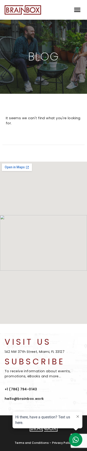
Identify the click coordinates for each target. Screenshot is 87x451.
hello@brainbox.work (24, 398)
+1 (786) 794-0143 (21, 389)
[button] (77, 10)
